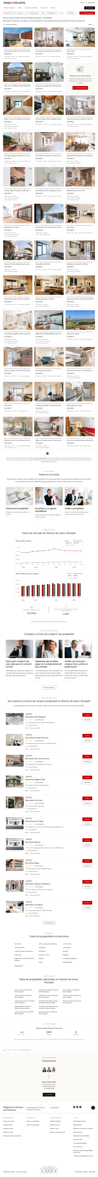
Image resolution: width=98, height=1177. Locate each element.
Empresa (52, 8)
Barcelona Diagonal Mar (35, 779)
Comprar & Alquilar (9, 8)
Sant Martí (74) (66, 20)
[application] (49, 558)
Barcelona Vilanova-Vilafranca (37, 884)
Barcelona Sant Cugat (34, 821)
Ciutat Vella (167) (24, 20)
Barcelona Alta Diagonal (35, 717)
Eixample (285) (15, 20)
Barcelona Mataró (32, 842)
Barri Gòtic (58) (81, 20)
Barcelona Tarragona (34, 904)
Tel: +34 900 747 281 (49, 1088)
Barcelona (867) (7, 20)
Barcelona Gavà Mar (33, 800)
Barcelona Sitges (32, 863)
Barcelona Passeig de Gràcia (37, 737)
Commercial (44, 8)
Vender (20, 8)
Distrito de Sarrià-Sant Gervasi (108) (53, 20)
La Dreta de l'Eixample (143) (36, 20)
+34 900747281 (54, 1107)
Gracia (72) (73, 20)
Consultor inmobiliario (31, 8)
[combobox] (33, 13)
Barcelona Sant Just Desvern (37, 758)
